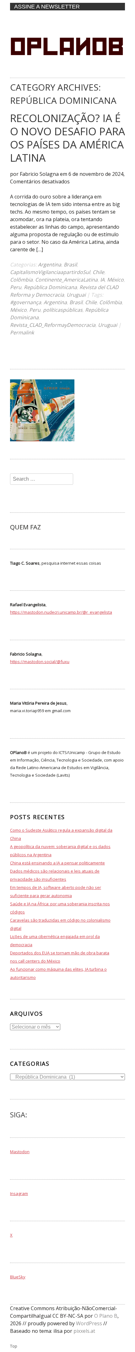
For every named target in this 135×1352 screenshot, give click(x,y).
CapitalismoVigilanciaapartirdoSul (50, 272)
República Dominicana (50, 287)
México (115, 279)
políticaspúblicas (63, 309)
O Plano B (105, 1315)
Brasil (70, 264)
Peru (15, 287)
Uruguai (76, 294)
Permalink (22, 332)
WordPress (89, 1323)
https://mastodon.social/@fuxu (39, 661)
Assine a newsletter (47, 6)
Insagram (19, 1193)
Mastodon (20, 1151)
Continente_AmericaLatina (66, 279)
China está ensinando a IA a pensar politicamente (57, 863)
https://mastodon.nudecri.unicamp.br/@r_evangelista (61, 612)
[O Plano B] (66, 71)
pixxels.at (84, 1330)
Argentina (49, 264)
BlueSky (17, 1277)
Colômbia (21, 279)
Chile (98, 272)
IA (102, 279)
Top (13, 1346)
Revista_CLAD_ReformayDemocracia (52, 324)
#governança (25, 302)
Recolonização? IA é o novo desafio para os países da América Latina (67, 138)
